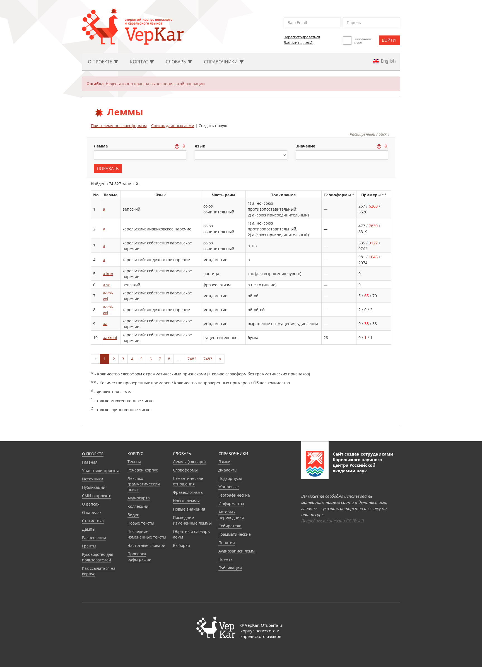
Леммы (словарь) (189, 461)
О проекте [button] (100, 62)
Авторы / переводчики (231, 514)
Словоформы (185, 470)
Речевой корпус (142, 470)
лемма (101, 146)
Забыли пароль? (298, 42)
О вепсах (90, 504)
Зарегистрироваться (302, 36)
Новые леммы (186, 500)
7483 (207, 358)
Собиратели (230, 525)
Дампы (88, 529)
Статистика (93, 520)
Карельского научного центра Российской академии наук (357, 465)
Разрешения (94, 537)
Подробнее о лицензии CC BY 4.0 (332, 520)
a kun (108, 273)
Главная (90, 462)
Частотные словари (146, 545)
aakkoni (110, 337)
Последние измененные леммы (192, 520)
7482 (191, 358)
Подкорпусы (230, 478)
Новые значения (189, 509)
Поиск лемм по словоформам (119, 125)
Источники (92, 479)
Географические (234, 495)
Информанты (231, 503)
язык (200, 146)
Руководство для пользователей (97, 557)
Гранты (89, 546)
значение (306, 146)
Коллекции (137, 506)
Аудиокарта (138, 498)
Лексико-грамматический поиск (143, 484)
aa (105, 323)
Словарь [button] (176, 62)
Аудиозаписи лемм (236, 551)
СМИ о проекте (96, 495)
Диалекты (227, 470)
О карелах (92, 512)
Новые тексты (140, 523)
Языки (224, 461)
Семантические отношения (188, 481)
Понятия (226, 542)
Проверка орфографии (139, 556)
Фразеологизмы (188, 492)
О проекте (92, 453)
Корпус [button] (139, 62)
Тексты (134, 461)
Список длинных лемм (172, 125)
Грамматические (234, 534)
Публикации (93, 487)
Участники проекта (100, 470)
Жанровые (228, 486)
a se (106, 284)
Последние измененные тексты (146, 534)
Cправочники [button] (221, 62)
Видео (133, 514)
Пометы (225, 559)
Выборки (181, 545)
